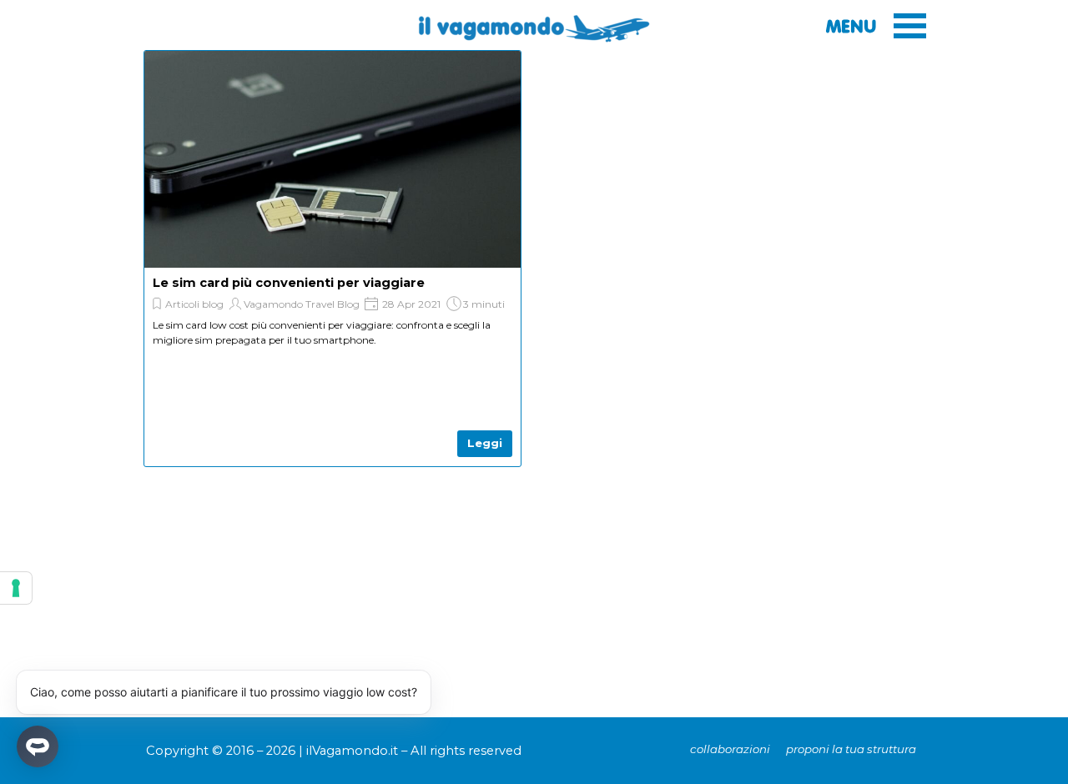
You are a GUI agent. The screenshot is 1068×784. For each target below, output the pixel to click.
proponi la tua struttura (851, 749)
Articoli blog (194, 304)
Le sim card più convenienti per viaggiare (289, 282)
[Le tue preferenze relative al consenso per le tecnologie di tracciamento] (16, 588)
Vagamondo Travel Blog (302, 304)
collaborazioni (730, 749)
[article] (332, 258)
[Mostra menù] (909, 25)
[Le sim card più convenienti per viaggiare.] (332, 192)
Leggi (484, 443)
